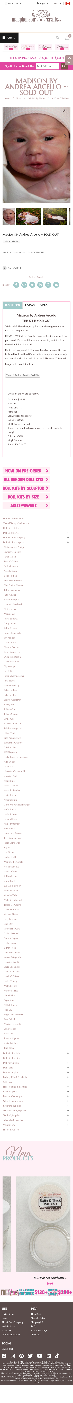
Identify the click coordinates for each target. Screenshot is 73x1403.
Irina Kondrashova (13, 580)
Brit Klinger (9, 637)
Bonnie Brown (11, 890)
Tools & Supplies (11, 1115)
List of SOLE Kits (11, 1129)
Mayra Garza (10, 871)
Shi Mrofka (9, 709)
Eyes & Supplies (11, 1072)
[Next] (65, 136)
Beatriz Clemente (12, 552)
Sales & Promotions (13, 1101)
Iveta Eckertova (11, 866)
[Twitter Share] (32, 285)
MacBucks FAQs (39, 1330)
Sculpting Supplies (12, 1105)
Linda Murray (10, 981)
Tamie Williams (11, 561)
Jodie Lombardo (12, 842)
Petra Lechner (11, 690)
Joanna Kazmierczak (14, 676)
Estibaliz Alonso (12, 566)
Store (18, 98)
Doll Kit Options (11, 1062)
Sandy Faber (10, 1028)
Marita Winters (11, 976)
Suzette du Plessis (12, 723)
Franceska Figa (11, 990)
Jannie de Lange (12, 952)
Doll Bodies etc (11, 532)
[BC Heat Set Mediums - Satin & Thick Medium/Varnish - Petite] (36, 1224)
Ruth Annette (10, 828)
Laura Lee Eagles (12, 966)
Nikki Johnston (11, 1005)
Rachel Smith (10, 857)
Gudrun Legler (11, 938)
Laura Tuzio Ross (12, 971)
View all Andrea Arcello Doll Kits (22, 375)
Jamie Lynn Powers (13, 833)
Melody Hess (10, 986)
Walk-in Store (8, 1326)
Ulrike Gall (9, 718)
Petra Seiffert (10, 695)
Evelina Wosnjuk (12, 933)
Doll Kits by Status (36, 98)
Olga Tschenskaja (12, 656)
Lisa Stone (9, 852)
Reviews (30, 305)
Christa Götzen (11, 647)
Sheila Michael (11, 1043)
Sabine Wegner (11, 599)
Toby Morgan (11, 714)
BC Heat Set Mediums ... (36, 1278)
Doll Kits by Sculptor (13, 542)
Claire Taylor (10, 609)
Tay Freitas (9, 847)
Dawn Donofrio (12, 909)
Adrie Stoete (10, 628)
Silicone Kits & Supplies (14, 1110)
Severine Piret (10, 776)
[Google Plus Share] (24, 285)
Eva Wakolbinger (12, 885)
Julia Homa (9, 780)
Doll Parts (8, 1067)
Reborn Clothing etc (13, 1096)
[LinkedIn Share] (40, 285)
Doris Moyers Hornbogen (17, 804)
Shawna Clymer (11, 1038)
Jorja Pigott (9, 680)
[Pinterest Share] (48, 285)
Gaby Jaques (10, 623)
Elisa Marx (9, 924)
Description (12, 305)
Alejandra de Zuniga (14, 547)
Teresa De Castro (12, 904)
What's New (9, 1124)
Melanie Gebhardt (13, 900)
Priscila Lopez (10, 618)
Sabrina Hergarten (13, 728)
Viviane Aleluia (11, 914)
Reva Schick (9, 1019)
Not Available (11, 241)
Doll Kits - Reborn (12, 528)
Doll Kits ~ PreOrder (13, 518)
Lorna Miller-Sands (13, 604)
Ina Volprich (10, 809)
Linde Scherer (10, 814)
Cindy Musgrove (12, 652)
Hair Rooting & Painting (15, 1086)
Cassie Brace (10, 642)
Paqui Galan (10, 556)
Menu (10, 38)
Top (69, 62)
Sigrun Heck (10, 947)
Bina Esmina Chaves (13, 585)
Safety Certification (11, 1334)
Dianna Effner (10, 819)
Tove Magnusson (12, 838)
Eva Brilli (8, 671)
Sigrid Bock (9, 881)
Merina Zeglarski (12, 1024)
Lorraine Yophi (11, 962)
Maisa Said (9, 614)
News (4, 1318)
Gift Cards (8, 1082)
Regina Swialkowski (13, 1014)
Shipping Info (37, 1322)
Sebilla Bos (9, 1033)
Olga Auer (9, 1000)
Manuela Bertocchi (13, 862)
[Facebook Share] (16, 285)
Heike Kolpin (10, 943)
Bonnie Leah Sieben (13, 633)
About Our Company (12, 1322)
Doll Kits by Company (14, 537)
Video (44, 305)
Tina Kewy (9, 1048)
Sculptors (6, 1330)
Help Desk (36, 1314)
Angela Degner (11, 571)
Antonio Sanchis (12, 790)
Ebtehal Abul (10, 747)
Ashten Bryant (11, 876)
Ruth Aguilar (10, 594)
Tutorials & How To (13, 1120)
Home (7, 98)
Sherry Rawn (10, 704)
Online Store (8, 1314)
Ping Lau (8, 1009)
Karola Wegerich (12, 957)
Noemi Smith (10, 800)
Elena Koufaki (10, 575)
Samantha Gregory (13, 742)
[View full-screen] (65, 111)
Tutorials (35, 1334)
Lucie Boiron (10, 795)
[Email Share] (56, 285)
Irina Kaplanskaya (12, 738)
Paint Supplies (10, 1091)
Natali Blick (9, 995)
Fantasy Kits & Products (15, 1077)
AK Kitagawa (10, 752)
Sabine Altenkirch (12, 699)
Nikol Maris (9, 733)
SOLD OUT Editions (60, 98)
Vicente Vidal (10, 895)
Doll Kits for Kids (11, 1058)
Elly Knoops (10, 666)
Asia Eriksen (9, 761)
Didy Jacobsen (11, 919)
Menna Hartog (11, 685)
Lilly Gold (8, 766)
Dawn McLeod (11, 661)
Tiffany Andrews (12, 590)
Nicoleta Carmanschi (14, 771)
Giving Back (7, 1348)
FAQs (33, 1326)
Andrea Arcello (36, 277)
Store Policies (38, 1318)
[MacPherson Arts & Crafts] (36, 19)
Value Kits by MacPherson (16, 523)
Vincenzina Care (12, 928)
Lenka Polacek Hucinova (16, 757)
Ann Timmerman (12, 823)
